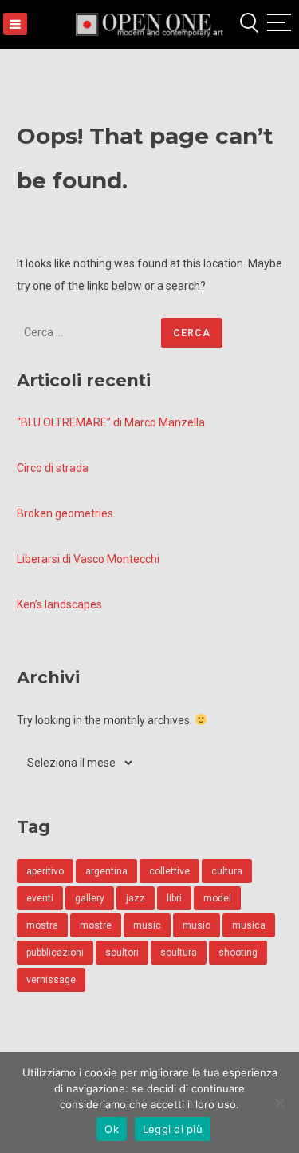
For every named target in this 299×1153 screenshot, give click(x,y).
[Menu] (15, 24)
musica (249, 925)
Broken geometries (65, 513)
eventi (39, 898)
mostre (96, 925)
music (147, 925)
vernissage (51, 979)
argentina (106, 871)
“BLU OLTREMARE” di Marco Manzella (111, 422)
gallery (89, 898)
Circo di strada (53, 468)
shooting (238, 952)
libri (174, 898)
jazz (135, 898)
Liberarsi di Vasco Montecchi (88, 559)
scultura (178, 952)
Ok (111, 1129)
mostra (42, 925)
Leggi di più (173, 1129)
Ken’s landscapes (59, 604)
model (217, 898)
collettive (169, 871)
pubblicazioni (55, 952)
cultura (226, 871)
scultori (122, 952)
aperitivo (45, 871)
